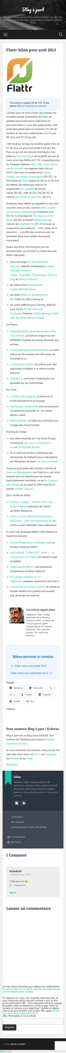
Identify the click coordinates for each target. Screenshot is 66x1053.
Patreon (14, 758)
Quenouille (25, 275)
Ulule (29, 758)
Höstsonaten (41, 220)
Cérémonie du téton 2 (22, 566)
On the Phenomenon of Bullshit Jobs (31, 542)
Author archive (17, 803)
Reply (12, 893)
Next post (16, 842)
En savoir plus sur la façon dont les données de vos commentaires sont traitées (31, 990)
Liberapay (50, 754)
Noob (25, 180)
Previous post (18, 837)
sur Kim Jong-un (24, 488)
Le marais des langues (23, 396)
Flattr (45, 116)
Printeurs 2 (16, 378)
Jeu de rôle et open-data (28, 197)
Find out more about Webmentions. (31, 1012)
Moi (13, 822)
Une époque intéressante (24, 406)
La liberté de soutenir (21, 364)
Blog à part (33, 9)
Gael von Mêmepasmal (19, 472)
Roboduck (15, 871)
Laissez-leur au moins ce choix (27, 586)
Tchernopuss (39, 275)
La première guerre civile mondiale (29, 350)
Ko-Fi (37, 754)
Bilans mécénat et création (32, 106)
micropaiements (19, 827)
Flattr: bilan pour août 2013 (31, 49)
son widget (37, 317)
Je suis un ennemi (47, 461)
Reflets (24, 294)
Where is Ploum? (27, 279)
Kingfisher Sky (27, 224)
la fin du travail (24, 156)
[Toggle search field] (61, 34)
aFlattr (37, 313)
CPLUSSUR (40, 827)
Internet (20, 822)
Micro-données (18, 420)
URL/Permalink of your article (19, 1016)
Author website (24, 803)
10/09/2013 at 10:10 (19, 874)
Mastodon (12, 764)
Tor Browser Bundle (29, 447)
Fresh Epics (28, 289)
